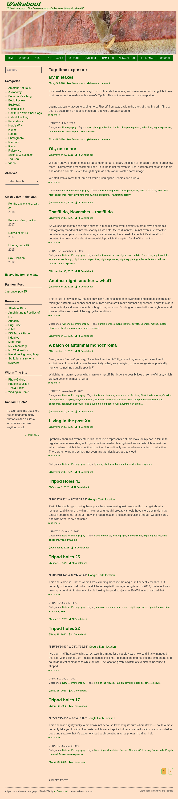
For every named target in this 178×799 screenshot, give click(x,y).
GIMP (11, 329)
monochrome (148, 399)
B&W (143, 395)
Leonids (145, 324)
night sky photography (80, 194)
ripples (140, 683)
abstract (98, 255)
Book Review (16, 100)
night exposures (162, 127)
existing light (119, 535)
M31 (135, 190)
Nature (66, 255)
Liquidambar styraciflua (86, 259)
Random (13, 142)
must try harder (127, 464)
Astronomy (68, 190)
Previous (6, 31)
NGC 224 (151, 190)
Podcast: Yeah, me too (22, 220)
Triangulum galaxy (120, 194)
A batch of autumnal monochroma (83, 345)
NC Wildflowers (18, 350)
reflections (150, 259)
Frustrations (15, 121)
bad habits (114, 127)
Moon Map (14, 341)
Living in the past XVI (70, 420)
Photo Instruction (18, 383)
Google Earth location (101, 499)
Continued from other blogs (25, 113)
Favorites (90, 58)
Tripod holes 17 (64, 700)
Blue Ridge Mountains (106, 750)
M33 (142, 190)
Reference (14, 150)
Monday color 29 (18, 245)
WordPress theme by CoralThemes (156, 791)
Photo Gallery (16, 379)
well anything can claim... (129, 403)
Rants (12, 146)
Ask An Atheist (127, 58)
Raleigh (119, 683)
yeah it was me (68, 540)
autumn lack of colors (127, 395)
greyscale (99, 607)
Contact (165, 58)
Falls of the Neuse (104, 683)
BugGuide (14, 325)
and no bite (134, 255)
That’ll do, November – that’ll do (81, 211)
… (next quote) (32, 435)
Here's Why (15, 125)
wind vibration (87, 131)
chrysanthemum (84, 399)
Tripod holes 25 (64, 557)
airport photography (96, 127)
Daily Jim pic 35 (18, 232)
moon (125, 607)
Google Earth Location (101, 718)
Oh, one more (62, 148)
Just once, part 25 (16, 291)
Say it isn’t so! (16, 257)
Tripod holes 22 (64, 628)
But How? (14, 104)
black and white (102, 535)
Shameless (107, 58)
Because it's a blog (20, 96)
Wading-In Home (18, 392)
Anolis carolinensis (104, 395)
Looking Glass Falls (153, 750)
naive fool (146, 127)
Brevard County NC (130, 750)
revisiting (130, 683)
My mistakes (61, 77)
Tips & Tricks (16, 387)
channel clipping (65, 399)
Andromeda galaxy (108, 190)
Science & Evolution (20, 154)
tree (62, 611)
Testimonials (147, 58)
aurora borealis (106, 324)
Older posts (59, 780)
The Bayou (91, 403)
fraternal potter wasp (128, 399)
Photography (69, 127)
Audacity (13, 320)
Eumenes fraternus (105, 399)
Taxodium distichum (72, 403)
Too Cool (13, 158)
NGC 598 (162, 190)
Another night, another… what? (80, 280)
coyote (135, 324)
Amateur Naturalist (19, 87)
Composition (16, 108)
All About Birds (17, 308)
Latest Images (55, 58)
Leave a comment (100, 83)
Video (12, 163)
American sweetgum (115, 255)
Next (172, 31)
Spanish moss (156, 607)
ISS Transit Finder (19, 333)
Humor (12, 129)
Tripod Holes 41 (64, 481)
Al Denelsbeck (77, 83)
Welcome (24, 58)
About (38, 58)
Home (10, 58)
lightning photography (106, 464)
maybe (154, 324)
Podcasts (73, 58)
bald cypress (154, 395)
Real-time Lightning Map (23, 354)
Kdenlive (13, 337)
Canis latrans (123, 324)
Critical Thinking (18, 117)
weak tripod (72, 131)
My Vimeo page (18, 346)
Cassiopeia (126, 190)
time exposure (56, 131)
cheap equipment (130, 127)
